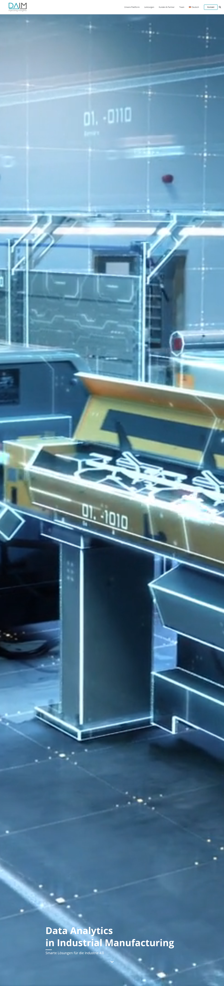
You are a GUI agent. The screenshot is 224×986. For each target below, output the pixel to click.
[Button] (112, 962)
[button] (220, 7)
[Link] (18, 7)
